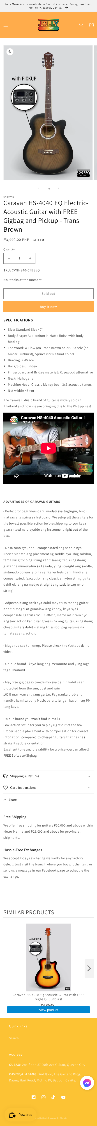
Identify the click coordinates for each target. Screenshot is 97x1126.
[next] (89, 968)
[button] (6, 25)
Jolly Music (42, 1118)
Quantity (9, 249)
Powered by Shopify (57, 1118)
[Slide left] (39, 188)
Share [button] (13, 800)
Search (14, 1038)
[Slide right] (58, 188)
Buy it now (48, 306)
